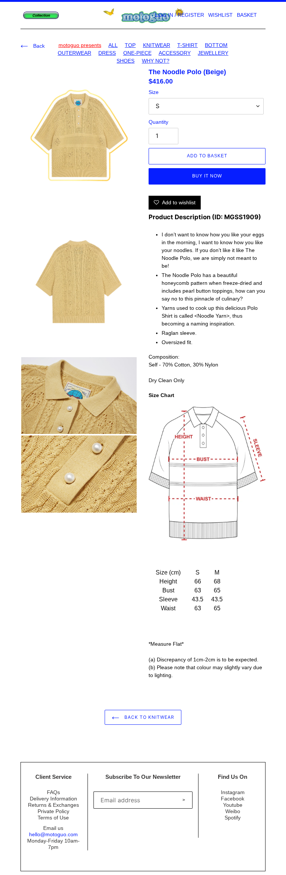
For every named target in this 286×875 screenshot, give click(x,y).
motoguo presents (79, 45)
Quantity (158, 122)
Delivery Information (53, 799)
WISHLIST (220, 15)
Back (38, 46)
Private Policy (53, 811)
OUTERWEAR (74, 53)
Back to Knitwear (148, 717)
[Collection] (40, 15)
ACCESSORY (175, 53)
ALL (113, 45)
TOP (130, 45)
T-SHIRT (187, 45)
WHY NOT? (155, 61)
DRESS (107, 53)
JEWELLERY (213, 53)
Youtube (232, 805)
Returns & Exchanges (53, 805)
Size (154, 92)
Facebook (232, 799)
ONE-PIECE (137, 53)
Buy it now (207, 176)
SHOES (125, 61)
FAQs (53, 792)
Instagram (233, 792)
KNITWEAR (156, 45)
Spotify (233, 818)
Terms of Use (53, 818)
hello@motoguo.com (53, 834)
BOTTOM (216, 45)
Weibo (232, 811)
